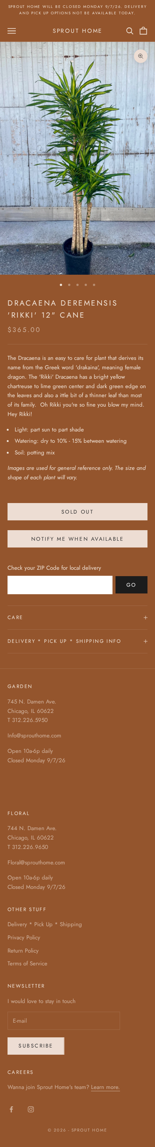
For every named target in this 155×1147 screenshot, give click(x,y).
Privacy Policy (24, 937)
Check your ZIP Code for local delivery (54, 568)
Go (131, 585)
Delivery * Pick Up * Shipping (45, 924)
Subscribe (35, 1045)
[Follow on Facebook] (11, 1109)
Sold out (77, 511)
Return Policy (23, 951)
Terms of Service (27, 963)
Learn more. (105, 1087)
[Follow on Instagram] (31, 1109)
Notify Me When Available (77, 539)
